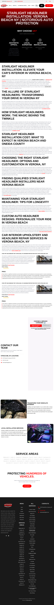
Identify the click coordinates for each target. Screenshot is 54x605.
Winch (32, 547)
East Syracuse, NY (21, 541)
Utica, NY (21, 577)
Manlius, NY (22, 554)
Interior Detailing (32, 517)
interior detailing (41, 211)
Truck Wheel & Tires (32, 581)
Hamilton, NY (21, 547)
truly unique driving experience (45, 231)
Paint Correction (32, 521)
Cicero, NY (22, 535)
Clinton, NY (22, 539)
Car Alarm (32, 557)
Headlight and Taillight (32, 553)
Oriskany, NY (21, 566)
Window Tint (32, 513)
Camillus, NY (22, 530)
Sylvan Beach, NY (22, 573)
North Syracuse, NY (21, 562)
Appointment (22, 515)
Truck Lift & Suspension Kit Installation (32, 588)
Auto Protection (11, 265)
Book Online (37, 5)
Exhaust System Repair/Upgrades (32, 530)
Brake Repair (32, 525)
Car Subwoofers (32, 565)
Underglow (32, 555)
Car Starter (32, 545)
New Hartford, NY (22, 560)
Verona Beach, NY (22, 581)
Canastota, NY (21, 532)
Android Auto (32, 571)
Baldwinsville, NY (22, 528)
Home (7, 5)
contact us (21, 154)
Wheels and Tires (32, 559)
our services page (7, 195)
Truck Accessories (32, 573)
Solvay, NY (22, 571)
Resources (22, 519)
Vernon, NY (22, 579)
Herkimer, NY (21, 549)
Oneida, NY (22, 564)
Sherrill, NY (22, 569)
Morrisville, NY (21, 558)
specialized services (46, 108)
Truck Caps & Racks (32, 590)
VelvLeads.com (29, 600)
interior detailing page (16, 250)
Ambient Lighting (32, 543)
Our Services (21, 513)
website (6, 88)
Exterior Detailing (32, 519)
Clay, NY (21, 537)
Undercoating (32, 523)
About (29, 5)
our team (43, 173)
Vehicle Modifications (32, 532)
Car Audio (32, 561)
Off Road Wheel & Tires (32, 579)
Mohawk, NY (22, 556)
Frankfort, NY (21, 545)
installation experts (16, 130)
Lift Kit (32, 536)
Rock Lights (32, 534)
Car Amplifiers (32, 567)
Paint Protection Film (32, 511)
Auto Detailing (32, 515)
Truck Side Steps (32, 575)
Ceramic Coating (32, 509)
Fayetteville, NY (21, 543)
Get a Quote (49, 5)
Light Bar (32, 551)
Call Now (42, 5)
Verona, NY (22, 583)
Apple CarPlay (32, 569)
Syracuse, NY (21, 575)
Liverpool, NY (21, 552)
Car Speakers (32, 563)
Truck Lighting (32, 577)
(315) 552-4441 (42, 510)
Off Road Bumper (32, 549)
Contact (32, 5)
